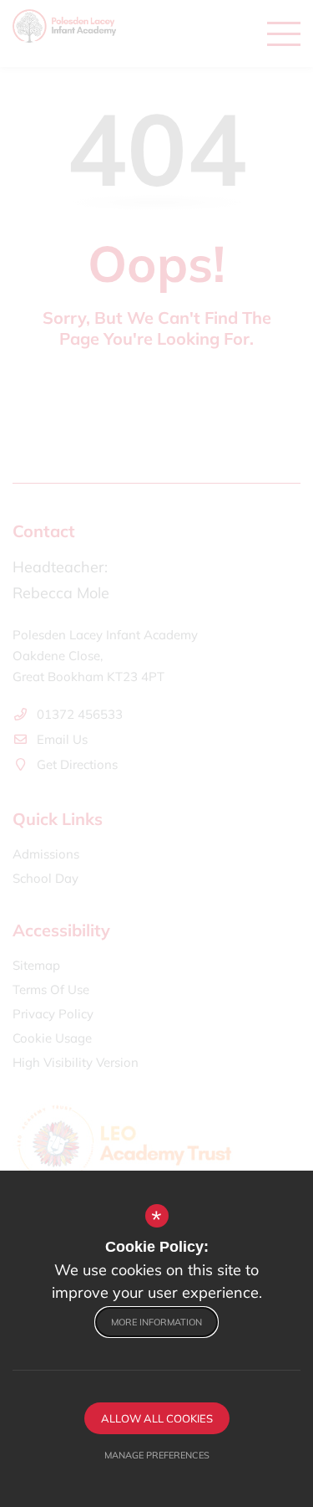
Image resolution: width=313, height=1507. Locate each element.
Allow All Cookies (157, 1418)
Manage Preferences (157, 1455)
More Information (156, 1322)
